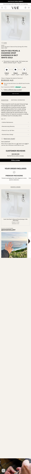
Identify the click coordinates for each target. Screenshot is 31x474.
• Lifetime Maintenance (7, 122)
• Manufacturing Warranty (8, 126)
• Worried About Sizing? (7, 134)
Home (2, 45)
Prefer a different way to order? (13, 90)
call (17, 143)
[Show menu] (2, 7)
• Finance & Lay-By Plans (7, 130)
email (26, 143)
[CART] (28, 7)
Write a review (15, 160)
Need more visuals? (9, 138)
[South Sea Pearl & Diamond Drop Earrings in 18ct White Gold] (15, 203)
